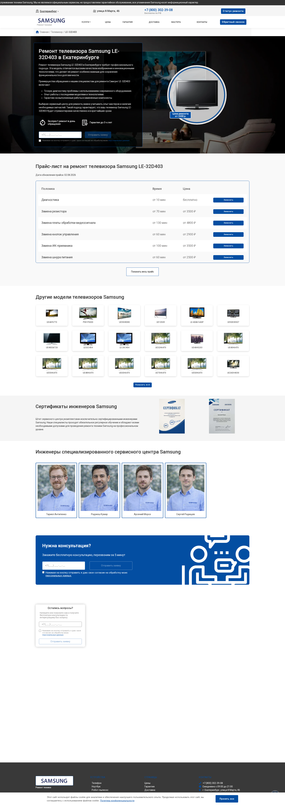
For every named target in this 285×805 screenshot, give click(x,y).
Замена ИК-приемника (56, 245)
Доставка (154, 22)
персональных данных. (119, 140)
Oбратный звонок (233, 22)
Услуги (85, 22)
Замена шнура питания (57, 257)
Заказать (228, 200)
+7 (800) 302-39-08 (158, 9)
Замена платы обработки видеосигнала (68, 222)
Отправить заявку (98, 135)
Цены (108, 22)
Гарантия (128, 22)
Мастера (176, 22)
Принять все (227, 798)
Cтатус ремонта (233, 11)
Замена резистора (53, 211)
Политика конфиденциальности (117, 800)
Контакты (202, 22)
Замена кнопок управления (60, 234)
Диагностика (50, 199)
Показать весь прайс (142, 271)
